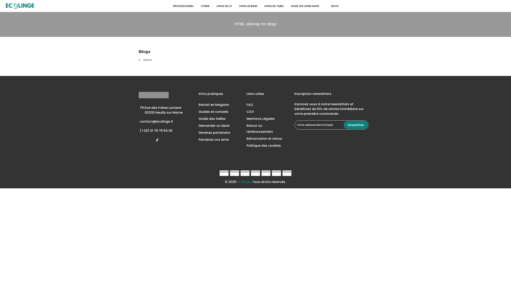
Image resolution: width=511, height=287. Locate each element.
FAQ (250, 104)
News (147, 60)
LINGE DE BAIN (248, 6)
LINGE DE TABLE (274, 6)
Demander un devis (214, 125)
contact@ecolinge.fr (156, 121)
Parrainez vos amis (214, 139)
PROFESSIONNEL (183, 6)
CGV (250, 111)
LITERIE (205, 6)
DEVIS (334, 6)
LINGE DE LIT (224, 6)
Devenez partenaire (214, 132)
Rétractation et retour (264, 138)
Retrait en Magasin (214, 104)
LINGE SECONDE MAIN (307, 6)
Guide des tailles (212, 118)
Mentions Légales (261, 118)
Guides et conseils (213, 111)
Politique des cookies (264, 145)
